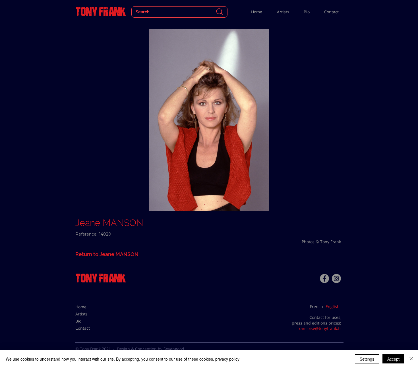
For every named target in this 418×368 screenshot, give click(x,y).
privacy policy (227, 359)
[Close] (411, 358)
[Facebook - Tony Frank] (324, 278)
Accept (393, 359)
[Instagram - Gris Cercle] (336, 278)
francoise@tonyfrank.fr (319, 328)
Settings (367, 359)
